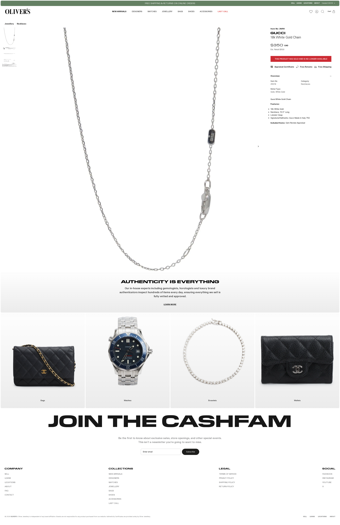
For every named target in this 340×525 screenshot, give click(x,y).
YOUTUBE (327, 483)
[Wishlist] (311, 11)
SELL (293, 3)
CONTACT (9, 495)
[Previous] (136, 3)
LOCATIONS (308, 3)
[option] (141, 149)
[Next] (204, 3)
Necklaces (21, 24)
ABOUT (317, 3)
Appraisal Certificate (284, 67)
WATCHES (152, 12)
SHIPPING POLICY (227, 483)
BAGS (180, 12)
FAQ (6, 491)
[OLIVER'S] (18, 11)
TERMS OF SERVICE (228, 474)
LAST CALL (223, 12)
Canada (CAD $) (327, 3)
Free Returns (306, 67)
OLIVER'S (13, 516)
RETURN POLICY (226, 487)
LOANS (299, 3)
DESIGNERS (137, 12)
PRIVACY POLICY (226, 478)
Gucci (277, 33)
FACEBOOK (327, 474)
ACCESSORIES (206, 12)
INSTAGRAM (328, 478)
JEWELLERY (167, 12)
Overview (275, 76)
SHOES (191, 12)
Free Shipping (324, 67)
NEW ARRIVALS (119, 12)
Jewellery (9, 24)
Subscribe (190, 452)
